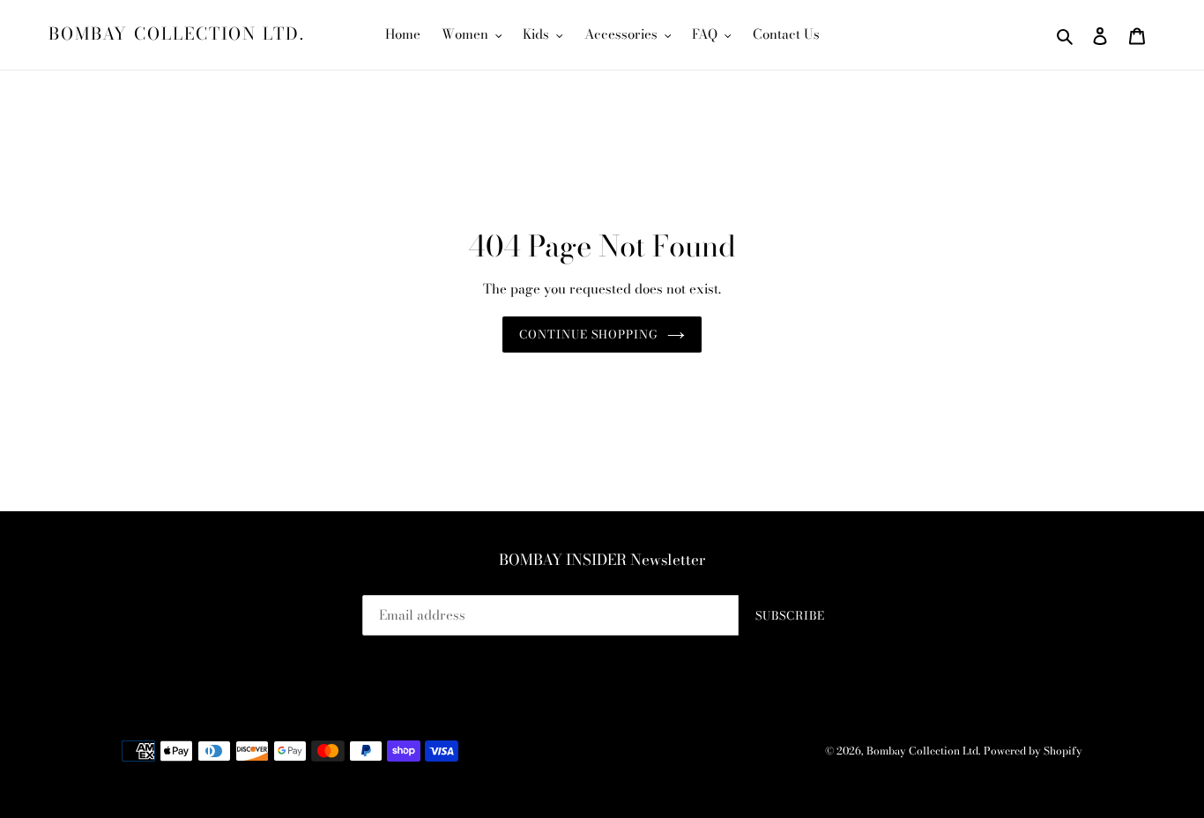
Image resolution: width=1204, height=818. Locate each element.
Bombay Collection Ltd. (176, 35)
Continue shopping (589, 334)
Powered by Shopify (1033, 750)
